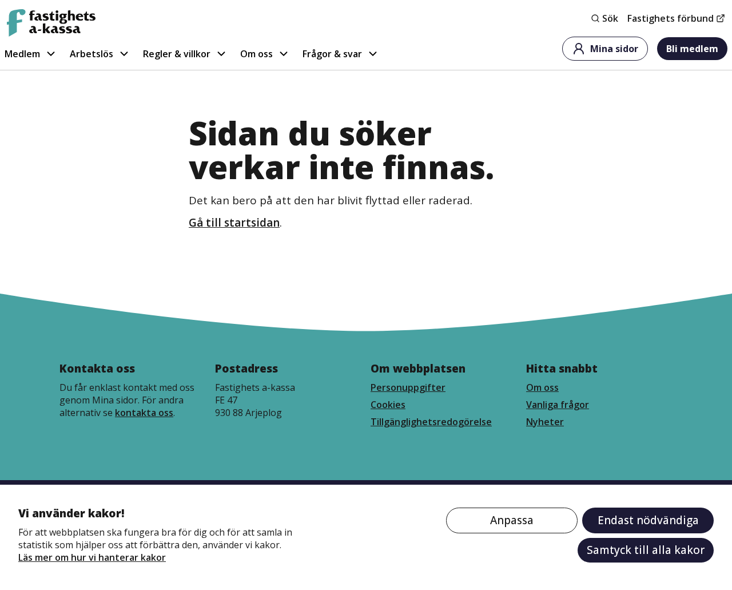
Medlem (22, 53)
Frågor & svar (332, 53)
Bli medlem (692, 48)
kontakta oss (144, 412)
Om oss (256, 53)
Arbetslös (91, 53)
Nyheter (545, 421)
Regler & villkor (176, 53)
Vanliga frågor (557, 404)
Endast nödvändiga (648, 520)
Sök (610, 18)
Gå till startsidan (234, 222)
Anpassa (512, 520)
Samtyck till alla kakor (646, 550)
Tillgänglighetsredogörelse (431, 421)
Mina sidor (614, 48)
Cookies (388, 404)
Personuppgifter (408, 387)
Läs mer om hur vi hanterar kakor (92, 557)
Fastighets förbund (670, 18)
